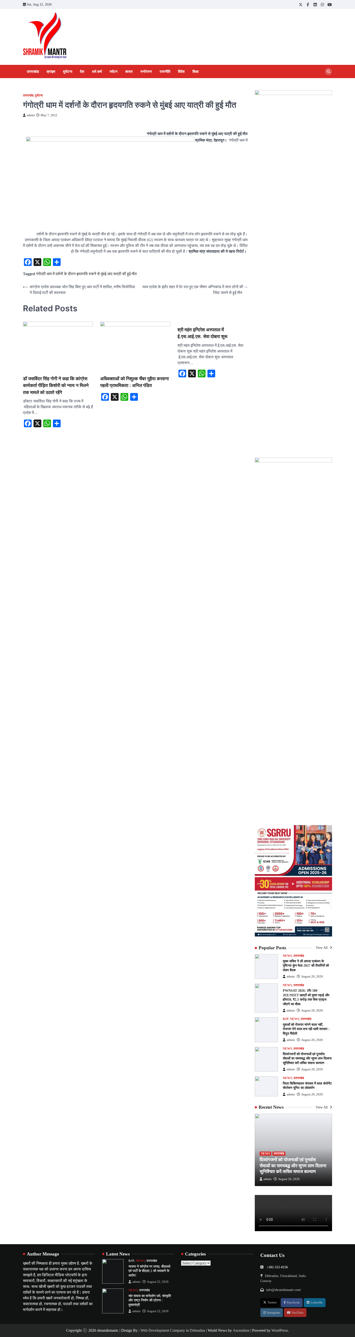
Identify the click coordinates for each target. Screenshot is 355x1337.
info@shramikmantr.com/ (283, 1290)
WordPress (279, 1330)
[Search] (328, 71)
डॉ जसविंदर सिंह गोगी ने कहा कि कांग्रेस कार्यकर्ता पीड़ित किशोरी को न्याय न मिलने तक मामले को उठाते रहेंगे (56, 385)
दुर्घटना (67, 72)
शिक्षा (195, 72)
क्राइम (51, 72)
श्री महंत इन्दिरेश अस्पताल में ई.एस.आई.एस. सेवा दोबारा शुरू (202, 333)
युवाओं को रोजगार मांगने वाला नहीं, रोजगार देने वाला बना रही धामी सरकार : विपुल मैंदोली (306, 1029)
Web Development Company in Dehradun (173, 1330)
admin (31, 115)
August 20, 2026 (312, 976)
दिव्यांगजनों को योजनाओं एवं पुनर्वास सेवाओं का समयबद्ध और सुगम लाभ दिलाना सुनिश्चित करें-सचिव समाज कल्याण (307, 1058)
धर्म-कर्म (97, 72)
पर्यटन (114, 72)
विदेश (181, 72)
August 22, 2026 (158, 1281)
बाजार (129, 72)
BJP (286, 1019)
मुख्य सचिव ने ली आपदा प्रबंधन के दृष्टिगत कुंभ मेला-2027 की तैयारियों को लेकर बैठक (306, 965)
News (287, 955)
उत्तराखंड (33, 72)
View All (322, 948)
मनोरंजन (146, 72)
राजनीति (165, 72)
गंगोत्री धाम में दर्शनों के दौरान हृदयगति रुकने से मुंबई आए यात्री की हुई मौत (86, 274)
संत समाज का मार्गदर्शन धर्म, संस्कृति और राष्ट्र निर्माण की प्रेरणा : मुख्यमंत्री (149, 1300)
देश (82, 72)
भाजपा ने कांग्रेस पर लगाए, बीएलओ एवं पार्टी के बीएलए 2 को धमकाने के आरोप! (149, 1270)
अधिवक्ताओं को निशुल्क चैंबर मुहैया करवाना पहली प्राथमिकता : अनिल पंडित (134, 382)
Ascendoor (241, 1330)
